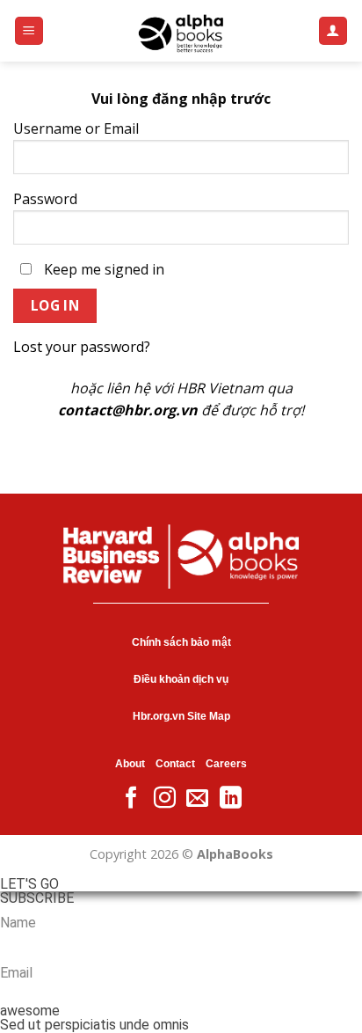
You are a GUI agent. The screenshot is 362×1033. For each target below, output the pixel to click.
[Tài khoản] (333, 31)
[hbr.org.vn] (181, 31)
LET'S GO (29, 884)
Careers (226, 764)
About (130, 764)
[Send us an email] (197, 799)
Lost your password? (81, 346)
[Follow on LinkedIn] (231, 799)
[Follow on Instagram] (165, 799)
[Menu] (29, 31)
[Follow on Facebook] (131, 799)
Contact (175, 764)
